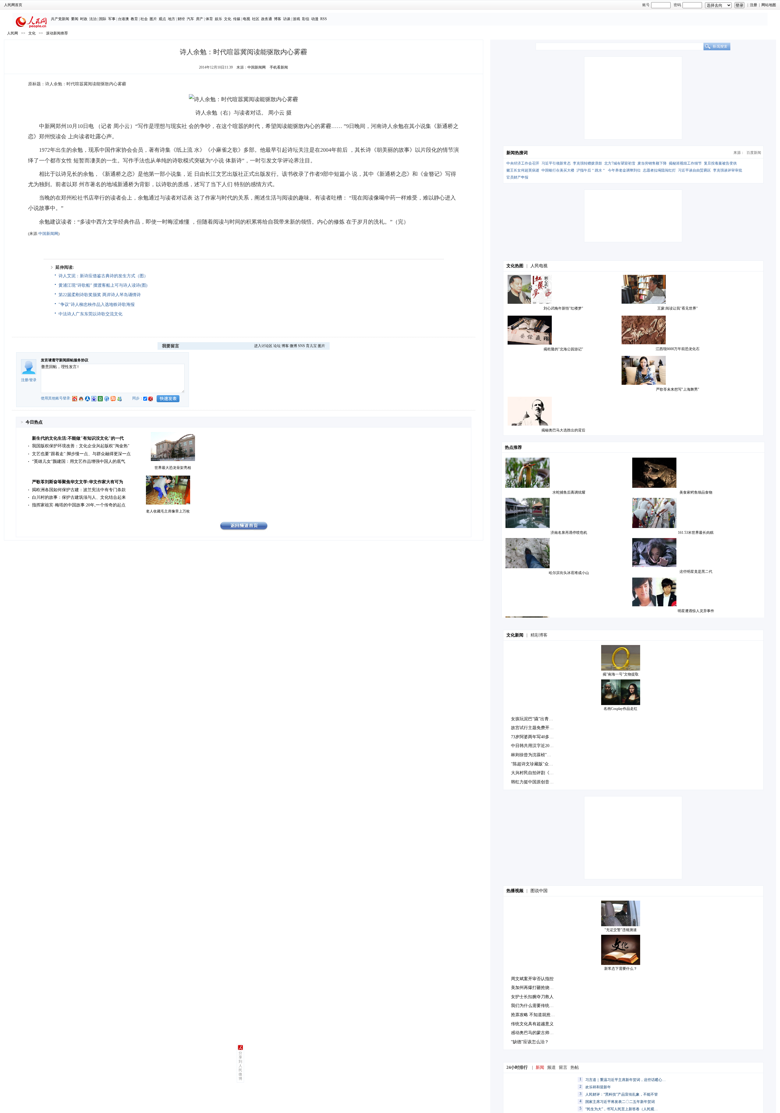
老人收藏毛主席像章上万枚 (168, 511)
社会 (144, 19)
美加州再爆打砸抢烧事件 (534, 987)
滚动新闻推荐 (57, 33)
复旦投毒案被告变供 (720, 163)
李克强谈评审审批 (727, 170)
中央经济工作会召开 (522, 163)
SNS (301, 346)
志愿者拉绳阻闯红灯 (659, 170)
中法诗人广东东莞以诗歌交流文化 (90, 314)
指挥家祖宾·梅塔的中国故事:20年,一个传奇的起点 (79, 505)
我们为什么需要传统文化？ (536, 1005)
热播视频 (514, 890)
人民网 (12, 33)
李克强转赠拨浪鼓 (587, 163)
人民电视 (539, 266)
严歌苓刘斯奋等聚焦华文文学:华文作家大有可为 (77, 482)
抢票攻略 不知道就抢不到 (535, 1014)
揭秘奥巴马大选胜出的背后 (563, 430)
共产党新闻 (60, 19)
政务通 (266, 19)
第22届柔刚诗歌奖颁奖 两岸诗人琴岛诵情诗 (99, 294)
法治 (93, 19)
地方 (171, 19)
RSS (323, 19)
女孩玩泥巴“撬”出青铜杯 (534, 719)
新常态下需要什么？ (620, 968)
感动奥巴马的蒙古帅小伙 (534, 1032)
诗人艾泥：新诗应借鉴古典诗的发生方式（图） (103, 276)
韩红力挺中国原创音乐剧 (534, 782)
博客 (277, 19)
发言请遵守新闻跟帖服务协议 (64, 360)
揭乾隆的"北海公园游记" (563, 349)
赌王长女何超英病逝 (522, 170)
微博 (293, 346)
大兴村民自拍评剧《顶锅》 (536, 773)
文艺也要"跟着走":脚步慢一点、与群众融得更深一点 (81, 454)
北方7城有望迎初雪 (619, 163)
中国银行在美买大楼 (557, 170)
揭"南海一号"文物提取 (621, 674)
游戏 (296, 19)
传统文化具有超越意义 (532, 1024)
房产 (199, 19)
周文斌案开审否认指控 (532, 979)
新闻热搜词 (517, 153)
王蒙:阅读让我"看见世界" (677, 308)
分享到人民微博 (240, 1066)
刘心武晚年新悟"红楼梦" (563, 308)
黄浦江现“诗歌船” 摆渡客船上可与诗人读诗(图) (102, 285)
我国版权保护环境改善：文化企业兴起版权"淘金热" (80, 446)
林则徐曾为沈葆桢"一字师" (536, 755)
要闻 (74, 19)
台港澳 (123, 19)
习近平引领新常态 (556, 163)
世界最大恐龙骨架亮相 (172, 468)
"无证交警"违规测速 (620, 930)
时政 (83, 19)
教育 (134, 19)
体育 (209, 19)
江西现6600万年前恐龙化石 (678, 349)
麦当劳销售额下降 (652, 163)
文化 (227, 19)
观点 (162, 19)
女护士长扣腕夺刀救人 (532, 996)
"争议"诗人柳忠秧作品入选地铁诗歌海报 (96, 304)
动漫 (314, 19)
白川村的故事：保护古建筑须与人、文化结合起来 (79, 497)
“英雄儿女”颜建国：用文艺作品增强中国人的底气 (78, 461)
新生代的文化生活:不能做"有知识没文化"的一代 (78, 438)
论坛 (277, 346)
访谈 (286, 19)
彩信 (305, 19)
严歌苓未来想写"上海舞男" (677, 389)
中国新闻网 (256, 67)
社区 (255, 19)
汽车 (190, 19)
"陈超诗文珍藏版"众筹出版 (536, 764)
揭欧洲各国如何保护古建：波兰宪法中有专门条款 (79, 489)
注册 (753, 5)
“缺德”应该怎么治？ (530, 1042)
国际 (102, 19)
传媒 (236, 19)
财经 (181, 19)
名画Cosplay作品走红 (620, 709)
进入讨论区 (263, 346)
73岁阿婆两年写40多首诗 (534, 737)
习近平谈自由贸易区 (694, 170)
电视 (246, 19)
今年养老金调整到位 (624, 170)
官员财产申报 (517, 177)
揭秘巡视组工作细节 (685, 163)
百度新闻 (753, 153)
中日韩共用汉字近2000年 (534, 745)
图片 (153, 19)
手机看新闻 (279, 67)
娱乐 (218, 19)
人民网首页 (13, 5)
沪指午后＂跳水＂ (591, 170)
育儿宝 (311, 346)
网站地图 (768, 5)
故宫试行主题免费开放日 (534, 727)
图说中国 (539, 890)
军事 (111, 19)
